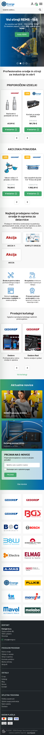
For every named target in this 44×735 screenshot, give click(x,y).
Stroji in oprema (7, 657)
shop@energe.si (9, 640)
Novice (4, 684)
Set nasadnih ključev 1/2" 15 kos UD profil (33, 179)
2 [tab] (20, 63)
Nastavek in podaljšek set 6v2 (11, 115)
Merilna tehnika (7, 662)
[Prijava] (32, 4)
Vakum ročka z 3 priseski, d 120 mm (11, 179)
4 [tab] (26, 63)
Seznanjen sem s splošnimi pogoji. (18, 469)
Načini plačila (6, 704)
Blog (3, 682)
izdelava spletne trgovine (17, 733)
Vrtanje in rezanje (7, 654)
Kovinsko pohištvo (8, 659)
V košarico (9, 130)
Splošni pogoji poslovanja (10, 701)
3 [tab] (23, 63)
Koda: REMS (22, 34)
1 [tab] (17, 63)
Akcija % (4, 664)
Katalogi (4, 679)
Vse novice (22, 484)
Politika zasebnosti (8, 699)
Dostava (4, 706)
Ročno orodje (6, 652)
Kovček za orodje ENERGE (33, 116)
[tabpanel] (22, 40)
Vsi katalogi (22, 374)
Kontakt (4, 687)
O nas (4, 677)
